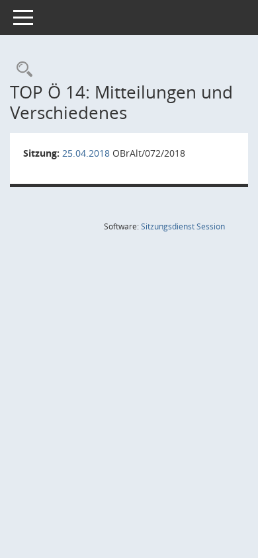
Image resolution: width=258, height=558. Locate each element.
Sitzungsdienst (183, 226)
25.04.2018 (86, 153)
